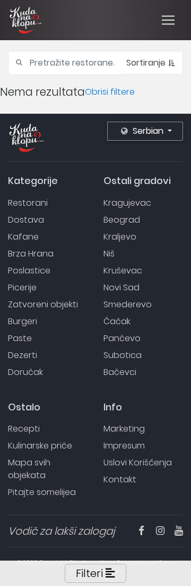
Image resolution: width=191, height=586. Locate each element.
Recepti (24, 429)
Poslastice (29, 270)
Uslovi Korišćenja (137, 462)
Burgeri (22, 321)
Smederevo (127, 304)
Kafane (23, 237)
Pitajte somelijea (42, 492)
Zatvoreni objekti (43, 304)
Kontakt (119, 479)
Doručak (25, 372)
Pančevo (122, 338)
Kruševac (122, 270)
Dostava (26, 220)
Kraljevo (119, 237)
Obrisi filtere (110, 92)
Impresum (124, 446)
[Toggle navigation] (168, 20)
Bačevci (119, 372)
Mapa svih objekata (29, 468)
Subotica (122, 355)
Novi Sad (121, 287)
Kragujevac (127, 203)
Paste (20, 338)
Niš (109, 254)
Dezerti (22, 355)
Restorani (28, 203)
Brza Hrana (31, 254)
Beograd (121, 220)
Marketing (124, 429)
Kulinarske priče (40, 446)
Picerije (22, 287)
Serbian (148, 131)
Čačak (117, 321)
